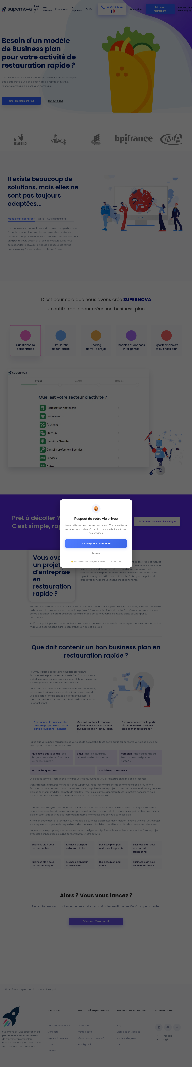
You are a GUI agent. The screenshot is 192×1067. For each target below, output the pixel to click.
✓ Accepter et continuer (96, 543)
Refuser (96, 553)
